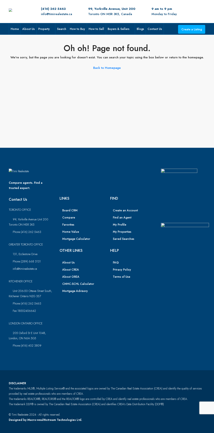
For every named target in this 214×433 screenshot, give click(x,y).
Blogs (140, 29)
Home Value (70, 232)
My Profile (119, 224)
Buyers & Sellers (118, 29)
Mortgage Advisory (75, 291)
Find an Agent (122, 217)
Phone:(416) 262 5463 (27, 232)
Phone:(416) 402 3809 (27, 345)
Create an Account (125, 210)
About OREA (70, 277)
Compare (68, 217)
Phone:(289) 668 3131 (27, 261)
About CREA (70, 269)
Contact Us (155, 29)
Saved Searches (123, 239)
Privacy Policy (122, 269)
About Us (28, 29)
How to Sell (96, 29)
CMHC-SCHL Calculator (78, 284)
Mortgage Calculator (76, 239)
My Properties (122, 232)
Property (44, 29)
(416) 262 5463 (53, 8)
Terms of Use (121, 277)
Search (61, 29)
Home (15, 29)
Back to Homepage (107, 68)
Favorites (68, 224)
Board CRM (70, 210)
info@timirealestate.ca (56, 14)
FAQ (116, 262)
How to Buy (77, 29)
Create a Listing (191, 29)
